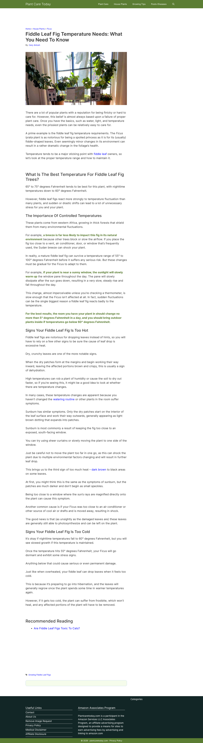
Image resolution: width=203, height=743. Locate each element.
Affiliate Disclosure (36, 734)
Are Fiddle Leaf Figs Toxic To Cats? (57, 628)
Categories (136, 699)
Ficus (49, 29)
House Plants (120, 4)
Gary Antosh (34, 45)
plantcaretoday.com (99, 740)
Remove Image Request (39, 721)
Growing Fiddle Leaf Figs (39, 675)
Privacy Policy (33, 725)
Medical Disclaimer (36, 729)
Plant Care (103, 4)
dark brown (99, 469)
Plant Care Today (38, 4)
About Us (31, 716)
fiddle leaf (100, 154)
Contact (30, 712)
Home (28, 29)
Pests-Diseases (159, 4)
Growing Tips (139, 4)
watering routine (64, 399)
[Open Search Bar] (173, 4)
